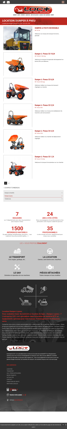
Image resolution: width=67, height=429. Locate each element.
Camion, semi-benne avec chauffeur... (50, 259)
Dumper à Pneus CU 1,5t (44, 157)
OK (63, 424)
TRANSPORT (10, 371)
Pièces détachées (50, 272)
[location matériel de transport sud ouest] (17, 251)
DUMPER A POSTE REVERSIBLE (47, 29)
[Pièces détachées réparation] (50, 267)
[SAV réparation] (17, 267)
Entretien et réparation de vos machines (17, 275)
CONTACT (9, 379)
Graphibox (29, 409)
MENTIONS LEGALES (12, 383)
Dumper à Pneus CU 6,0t (44, 80)
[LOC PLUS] (33, 9)
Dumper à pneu (9, 196)
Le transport (17, 257)
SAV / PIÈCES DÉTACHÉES (14, 373)
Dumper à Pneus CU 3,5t (44, 106)
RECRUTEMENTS (11, 375)
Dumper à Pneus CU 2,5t (44, 132)
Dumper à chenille (9, 192)
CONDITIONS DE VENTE (13, 381)
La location (50, 257)
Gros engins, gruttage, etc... (17, 259)
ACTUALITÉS (10, 377)
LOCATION (9, 369)
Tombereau (8, 199)
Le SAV (17, 272)
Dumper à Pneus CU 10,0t (45, 55)
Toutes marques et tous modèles (49, 275)
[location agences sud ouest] (50, 251)
